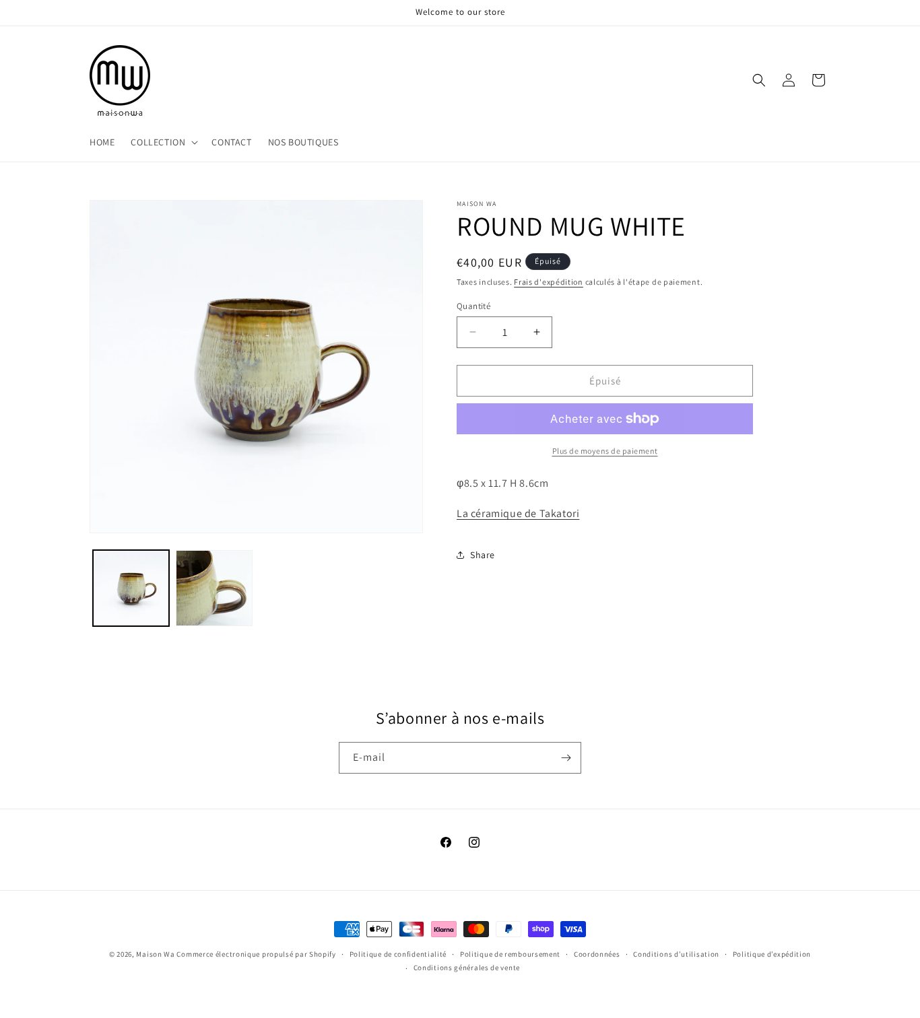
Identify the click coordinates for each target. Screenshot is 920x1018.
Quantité (473, 305)
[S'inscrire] (566, 758)
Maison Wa (155, 954)
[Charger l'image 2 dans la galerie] (214, 588)
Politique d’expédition (772, 954)
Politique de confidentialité (398, 954)
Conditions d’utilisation (676, 954)
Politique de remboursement (510, 954)
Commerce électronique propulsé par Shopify (255, 954)
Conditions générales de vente (467, 967)
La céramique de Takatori (518, 513)
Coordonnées (597, 954)
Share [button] (482, 555)
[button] (163, 142)
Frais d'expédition (548, 282)
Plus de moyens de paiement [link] (605, 451)
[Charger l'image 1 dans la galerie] (131, 588)
